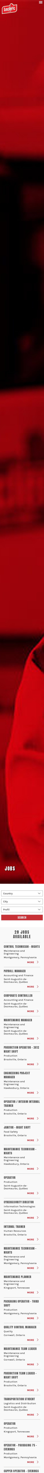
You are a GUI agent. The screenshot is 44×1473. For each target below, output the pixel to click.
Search (22, 917)
